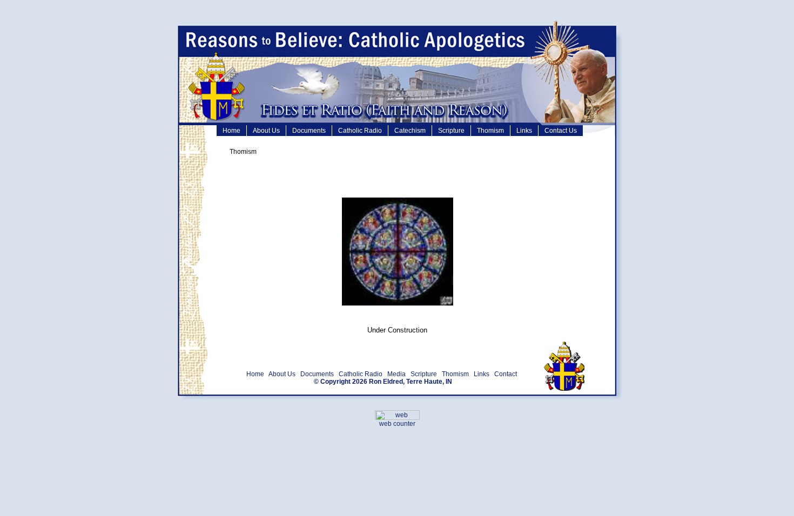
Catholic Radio (360, 130)
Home (231, 130)
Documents (309, 130)
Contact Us (560, 130)
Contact (505, 374)
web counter (397, 423)
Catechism (410, 130)
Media (396, 374)
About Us (266, 130)
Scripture (451, 130)
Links (524, 130)
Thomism (490, 130)
